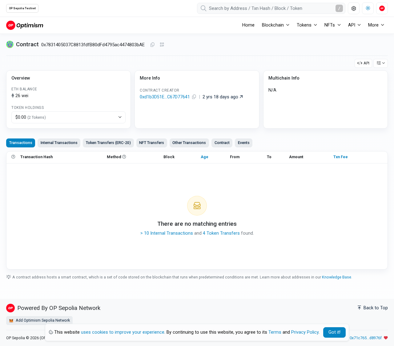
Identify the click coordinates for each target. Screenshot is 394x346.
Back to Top (375, 308)
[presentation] (221, 142)
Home (248, 25)
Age (204, 156)
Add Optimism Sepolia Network (42, 320)
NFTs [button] (329, 25)
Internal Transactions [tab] (59, 142)
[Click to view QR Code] (162, 44)
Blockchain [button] (273, 25)
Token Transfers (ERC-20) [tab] (108, 142)
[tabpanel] (197, 210)
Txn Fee (340, 156)
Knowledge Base (336, 277)
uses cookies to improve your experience (122, 332)
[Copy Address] (152, 45)
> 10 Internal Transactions (166, 233)
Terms (274, 332)
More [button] (373, 25)
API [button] (351, 25)
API (366, 63)
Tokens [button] (304, 25)
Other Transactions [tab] (189, 142)
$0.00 (30, 117)
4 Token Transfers (221, 233)
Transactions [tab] (20, 142)
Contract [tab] (222, 142)
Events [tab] (244, 142)
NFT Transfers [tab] (151, 142)
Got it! (334, 332)
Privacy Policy (305, 332)
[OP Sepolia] (24, 25)
